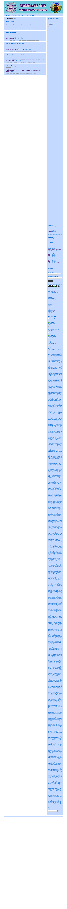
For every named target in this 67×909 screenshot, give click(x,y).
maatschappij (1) (50, 583)
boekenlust (52, 322)
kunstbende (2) (52, 566)
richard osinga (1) (56, 661)
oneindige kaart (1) (53, 628)
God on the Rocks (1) (51, 490)
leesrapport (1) (53, 571)
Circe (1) (59, 411)
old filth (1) (52, 625)
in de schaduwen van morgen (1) (54, 528)
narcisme (21, 29)
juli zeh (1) (54, 553)
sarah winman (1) (55, 669)
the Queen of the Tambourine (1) (56, 732)
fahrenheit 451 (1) (54, 469)
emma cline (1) (54, 462)
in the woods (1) (58, 529)
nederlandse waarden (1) (55, 615)
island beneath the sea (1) (55, 535)
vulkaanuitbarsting (11, 66)
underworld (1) (53, 763)
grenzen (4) (49, 494)
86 (61, 263)
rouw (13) (49, 666)
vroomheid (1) (50, 782)
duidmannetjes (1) (58, 452)
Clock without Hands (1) (54, 414)
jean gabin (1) (50, 541)
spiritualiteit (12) (50, 692)
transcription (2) (52, 756)
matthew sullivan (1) (58, 593)
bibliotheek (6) (59, 393)
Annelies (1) (53, 375)
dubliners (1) (53, 452)
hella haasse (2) (55, 507)
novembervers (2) (56, 622)
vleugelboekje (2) (58, 777)
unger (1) (56, 763)
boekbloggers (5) (50, 398)
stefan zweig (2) (54, 694)
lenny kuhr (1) (56, 572)
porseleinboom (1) (59, 648)
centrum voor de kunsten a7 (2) (53, 407)
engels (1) (54, 464)
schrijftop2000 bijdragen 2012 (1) (53, 676)
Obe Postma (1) (59, 623)
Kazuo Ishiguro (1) (57, 558)
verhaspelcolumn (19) (54, 771)
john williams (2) (50, 547)
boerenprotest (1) (53, 400)
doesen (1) (49, 446)
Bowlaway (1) (60, 401)
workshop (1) (59, 795)
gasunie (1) (52, 481)
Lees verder (16, 27)
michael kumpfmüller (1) (58, 598)
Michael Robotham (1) (58, 599)
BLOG (37, 15)
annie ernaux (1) (57, 375)
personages (52, 19)
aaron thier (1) (51, 356)
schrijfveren (49, 309)
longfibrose (17, 29)
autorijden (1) (51, 387)
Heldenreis (49, 241)
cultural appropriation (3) (55, 420)
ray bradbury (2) (50, 656)
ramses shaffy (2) (56, 655)
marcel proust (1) (58, 585)
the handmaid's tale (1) (58, 714)
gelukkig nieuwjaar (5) (52, 483)
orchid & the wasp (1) (59, 630)
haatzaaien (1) (58, 496)
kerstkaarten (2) (55, 559)
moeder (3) (49, 604)
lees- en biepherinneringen (52, 292)
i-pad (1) (52, 526)
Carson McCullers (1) (59, 405)
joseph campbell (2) (57, 552)
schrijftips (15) (58, 674)
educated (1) (50, 456)
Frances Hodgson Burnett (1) (55, 477)
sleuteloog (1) (55, 687)
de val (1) (59, 436)
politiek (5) (50, 648)
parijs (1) (53, 636)
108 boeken (54, 254)
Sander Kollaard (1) (56, 668)
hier (52, 24)
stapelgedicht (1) (57, 693)
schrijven (49, 312)
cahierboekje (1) (57, 404)
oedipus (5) (49, 624)
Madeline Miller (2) (56, 583)
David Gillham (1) (53, 426)
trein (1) (58, 758)
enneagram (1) (58, 464)
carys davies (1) (50, 406)
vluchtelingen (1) (50, 778)
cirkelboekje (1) (55, 412)
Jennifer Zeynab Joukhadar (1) (57, 541)
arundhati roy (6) (57, 381)
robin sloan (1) (58, 662)
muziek (49, 305)
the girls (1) (56, 712)
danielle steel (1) (56, 425)
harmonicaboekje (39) (51, 502)
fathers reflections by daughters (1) (54, 471)
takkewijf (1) (56, 701)
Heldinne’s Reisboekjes (51, 233)
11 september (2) (52, 350)
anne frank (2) (51, 374)
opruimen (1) (51, 630)
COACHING (15, 15)
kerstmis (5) (59, 559)
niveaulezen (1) (57, 618)
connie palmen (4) (51, 418)
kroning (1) (55, 565)
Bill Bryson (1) (59, 394)
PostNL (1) (49, 649)
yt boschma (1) (52, 801)
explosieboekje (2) (57, 468)
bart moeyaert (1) (54, 388)
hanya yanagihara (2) (54, 501)
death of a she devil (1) (52, 439)
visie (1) (50, 776)
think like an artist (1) (51, 749)
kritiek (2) (52, 565)
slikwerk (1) (58, 687)
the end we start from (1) (51, 711)
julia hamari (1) (50, 554)
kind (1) (51, 560)
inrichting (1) (50, 533)
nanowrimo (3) (52, 610)
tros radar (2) (54, 759)
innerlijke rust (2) (59, 532)
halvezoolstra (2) (56, 497)
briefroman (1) (50, 404)
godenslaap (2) (57, 490)
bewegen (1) (51, 393)
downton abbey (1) (57, 450)
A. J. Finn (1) (51, 355)
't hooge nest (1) (50, 349)
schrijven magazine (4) (51, 679)
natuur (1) (50, 612)
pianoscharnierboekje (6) (52, 643)
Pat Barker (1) (57, 636)
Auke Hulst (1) (55, 385)
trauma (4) (53, 757)
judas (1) (52, 553)
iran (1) (55, 534)
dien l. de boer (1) (51, 444)
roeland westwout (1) (56, 663)
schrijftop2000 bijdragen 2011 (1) (53, 675)
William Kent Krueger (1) (57, 794)
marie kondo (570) (51, 590)
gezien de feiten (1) (56, 488)
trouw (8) (57, 759)
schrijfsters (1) (54, 674)
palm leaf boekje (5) (55, 635)
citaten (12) (52, 413)
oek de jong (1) (54, 624)
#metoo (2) (54, 349)
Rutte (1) (60, 667)
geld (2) (50, 482)
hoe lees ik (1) (51, 519)
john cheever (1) (55, 546)
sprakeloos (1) (55, 692)
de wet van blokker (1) (51, 438)
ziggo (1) (51, 802)
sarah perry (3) (50, 669)
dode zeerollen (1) (55, 445)
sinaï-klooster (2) (50, 686)
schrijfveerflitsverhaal (51, 310)
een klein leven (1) (55, 456)
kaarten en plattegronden (54, 23)
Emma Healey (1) (51, 463)
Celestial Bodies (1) (56, 406)
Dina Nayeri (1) (59, 444)
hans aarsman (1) (54, 500)
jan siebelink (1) (54, 539)
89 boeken (54, 262)
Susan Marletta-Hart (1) (56, 698)
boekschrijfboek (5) (55, 399)
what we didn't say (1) (59, 789)
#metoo (20, 40)
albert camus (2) (54, 362)
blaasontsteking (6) (55, 395)
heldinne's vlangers (51, 300)
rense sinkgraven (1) (57, 660)
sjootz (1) (59, 686)
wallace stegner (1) (51, 784)
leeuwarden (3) (57, 571)
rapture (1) (60, 655)
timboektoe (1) (55, 752)
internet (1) (57, 533)
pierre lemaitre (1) (51, 644)
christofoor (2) (56, 411)
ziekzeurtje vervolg (55, 226)
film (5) (49, 475)
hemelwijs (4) (54, 508)
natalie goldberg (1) (54, 611)
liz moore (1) (57, 577)
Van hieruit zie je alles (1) (52, 769)
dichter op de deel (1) (56, 443)
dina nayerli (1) (50, 445)
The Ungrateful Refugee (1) (53, 743)
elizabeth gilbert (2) (53, 458)
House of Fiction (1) (54, 521)
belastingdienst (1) (53, 392)
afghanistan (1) (56, 360)
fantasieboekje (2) (56, 470)
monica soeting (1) (58, 604)
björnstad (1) (50, 395)
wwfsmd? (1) (59, 797)
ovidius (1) (53, 634)
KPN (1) (49, 565)
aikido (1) (59, 361)
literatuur (49, 304)
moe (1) (60, 603)
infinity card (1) (50, 532)
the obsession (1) (51, 727)
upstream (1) (56, 764)
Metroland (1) (58, 597)
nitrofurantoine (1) (51, 618)
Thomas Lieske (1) (57, 749)
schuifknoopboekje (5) (56, 680)
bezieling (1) (55, 393)
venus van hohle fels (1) (57, 770)
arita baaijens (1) (50, 380)
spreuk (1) (58, 692)
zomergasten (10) (58, 803)
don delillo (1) (58, 446)
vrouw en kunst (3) (55, 782)
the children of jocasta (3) (53, 708)
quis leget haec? (53, 343)
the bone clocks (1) (56, 706)
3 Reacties (34, 51)
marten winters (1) (57, 591)
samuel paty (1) (50, 668)
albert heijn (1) (60, 362)
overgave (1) (50, 634)
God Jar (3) (59, 489)
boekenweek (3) (55, 398)
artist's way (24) (52, 381)
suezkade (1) (51, 698)
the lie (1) (53, 719)
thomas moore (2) (55, 750)
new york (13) (58, 616)
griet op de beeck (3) (55, 494)
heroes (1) (54, 510)
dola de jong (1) (53, 446)
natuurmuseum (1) (55, 612)
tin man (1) (59, 752)
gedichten (49, 297)
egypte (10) (50, 457)
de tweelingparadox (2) (54, 436)
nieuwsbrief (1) (56, 617)
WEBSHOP (32, 15)
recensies (14, 62)
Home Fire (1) (55, 519)
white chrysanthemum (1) (54, 791)
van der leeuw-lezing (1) (51, 768)
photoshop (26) (53, 642)
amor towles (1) (53, 368)
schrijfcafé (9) (51, 673)
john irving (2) (60, 546)
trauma (28, 29)
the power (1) (55, 731)
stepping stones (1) (55, 695)
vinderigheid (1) (52, 775)
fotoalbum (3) (50, 476)
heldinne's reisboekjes (51, 299)
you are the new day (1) (55, 800)
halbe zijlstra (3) (51, 497)
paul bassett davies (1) (52, 637)
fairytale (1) (51, 470)
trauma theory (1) (57, 757)
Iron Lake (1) (58, 534)
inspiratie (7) (54, 533)
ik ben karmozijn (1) (57, 526)
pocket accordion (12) (55, 647)
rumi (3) (54, 667)
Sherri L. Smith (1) (54, 682)
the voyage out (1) (53, 744)
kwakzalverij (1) (56, 567)
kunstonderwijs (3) (50, 567)
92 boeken (54, 261)
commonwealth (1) (55, 417)
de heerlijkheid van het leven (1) (55, 430)
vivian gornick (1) (54, 776)
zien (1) (49, 802)
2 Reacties (31, 29)
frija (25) (49, 481)
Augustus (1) (51, 385)
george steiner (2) (58, 483)
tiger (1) (53, 751)
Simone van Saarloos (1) (58, 685)
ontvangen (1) (53, 629)
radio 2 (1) (55, 654)
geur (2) (55, 487)
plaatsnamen (53, 20)
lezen (49, 303)
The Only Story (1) (57, 727)
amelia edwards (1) (51, 367)
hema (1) (50, 508)
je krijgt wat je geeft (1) (57, 540)
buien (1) (53, 404)
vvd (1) (56, 783)
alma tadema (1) (52, 366)
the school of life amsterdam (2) (53, 737)
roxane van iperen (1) (54, 666)
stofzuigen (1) (60, 695)
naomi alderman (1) (58, 610)
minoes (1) (55, 603)
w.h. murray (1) (59, 783)
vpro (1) (55, 781)
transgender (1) (57, 756)
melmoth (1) (59, 596)
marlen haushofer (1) (51, 591)
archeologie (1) (59, 379)
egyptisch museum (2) (56, 457)
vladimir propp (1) (59, 776)
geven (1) (58, 487)
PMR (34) (50, 647)
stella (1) (58, 694)
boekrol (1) (50, 399)
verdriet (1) (49, 771)
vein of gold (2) (51, 770)
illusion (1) (50, 527)
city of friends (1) (56, 413)
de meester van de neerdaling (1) (56, 431)
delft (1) (57, 439)
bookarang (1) (58, 400)
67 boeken (56, 263)
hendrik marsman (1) (59, 508)
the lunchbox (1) (54, 720)
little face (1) (54, 577)
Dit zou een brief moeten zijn (52, 325)
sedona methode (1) (55, 681)
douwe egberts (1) (52, 450)
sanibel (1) (60, 668)
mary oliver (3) (60, 592)
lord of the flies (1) (54, 578)
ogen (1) (57, 624)
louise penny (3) (50, 579)
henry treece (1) (50, 509)
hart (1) (61, 502)
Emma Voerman (53, 324)
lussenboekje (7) (57, 580)
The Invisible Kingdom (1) (53, 718)
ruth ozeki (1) (57, 667)
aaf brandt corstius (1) (56, 355)
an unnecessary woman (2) (54, 369)
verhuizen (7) (60, 771)
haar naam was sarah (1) (52, 496)
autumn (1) (54, 387)
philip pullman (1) (51, 641)
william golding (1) (50, 794)
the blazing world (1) (54, 705)
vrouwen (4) (60, 782)
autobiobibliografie (51, 291)
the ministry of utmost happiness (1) (54, 724)
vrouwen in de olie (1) (51, 783)
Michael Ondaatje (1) (51, 599)
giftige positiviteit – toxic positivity (15, 55)
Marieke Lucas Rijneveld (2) (58, 590)
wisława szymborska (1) (53, 795)
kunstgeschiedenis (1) (58, 566)
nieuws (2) (52, 617)
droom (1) (57, 451)
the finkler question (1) (51, 712)
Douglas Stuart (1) (54, 449)
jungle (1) (59, 554)
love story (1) (55, 579)
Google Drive (58, 250)
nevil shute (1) (53, 616)
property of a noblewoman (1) (55, 649)
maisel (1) (55, 584)
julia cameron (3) (59, 553)
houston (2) (58, 521)
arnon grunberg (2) (56, 380)
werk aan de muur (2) (53, 788)
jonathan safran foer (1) (54, 548)
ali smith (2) (57, 363)
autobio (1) (56, 386)
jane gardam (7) (59, 539)
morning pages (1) (51, 605)
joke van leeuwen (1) (56, 547)
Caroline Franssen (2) (52, 405)
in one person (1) (52, 529)
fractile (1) (49, 477)
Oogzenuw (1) (57, 629)
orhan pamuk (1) (50, 631)
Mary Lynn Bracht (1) (54, 592)
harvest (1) (49, 503)
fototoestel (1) (59, 476)
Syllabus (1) (53, 700)
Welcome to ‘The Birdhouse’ (52, 336)
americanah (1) (56, 367)
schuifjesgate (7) (50, 680)
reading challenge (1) (56, 656)
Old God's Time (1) (57, 625)
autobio (11, 29)
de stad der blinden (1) (54, 433)
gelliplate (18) (53, 482)
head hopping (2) (57, 503)
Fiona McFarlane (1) (53, 475)
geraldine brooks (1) (51, 484)
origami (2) (54, 631)
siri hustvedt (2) (55, 686)
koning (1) (50, 564)
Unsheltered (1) (51, 764)
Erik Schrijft (52, 327)
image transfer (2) (55, 527)
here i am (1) (55, 509)
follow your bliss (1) (59, 475)
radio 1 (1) (52, 654)
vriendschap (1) (59, 781)
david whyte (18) (54, 427)
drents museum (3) (51, 451)
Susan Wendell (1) (51, 699)
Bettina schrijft (53, 318)
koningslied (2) (54, 564)
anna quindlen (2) (53, 373)
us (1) (58, 765)
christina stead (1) (50, 411)
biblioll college (53, 335)
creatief (49, 293)
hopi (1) (57, 520)
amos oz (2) (57, 368)
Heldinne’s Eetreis (51, 237)
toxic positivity (25, 29)
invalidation (20, 73)
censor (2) (60, 406)
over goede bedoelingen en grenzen (15, 43)
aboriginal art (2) (55, 356)
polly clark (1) (54, 648)
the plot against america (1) (55, 730)
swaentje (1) (55, 699)
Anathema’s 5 (50, 344)
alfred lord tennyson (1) (51, 363)
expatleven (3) (52, 468)
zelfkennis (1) (59, 801)
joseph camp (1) (51, 552)
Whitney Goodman (29, 62)
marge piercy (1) (55, 586)
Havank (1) (53, 503)
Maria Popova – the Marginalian (55, 337)
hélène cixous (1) (50, 507)
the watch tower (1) (53, 745)
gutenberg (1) (54, 495)
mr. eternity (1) (56, 605)
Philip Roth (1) (56, 641)
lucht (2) (58, 579)
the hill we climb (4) (53, 717)
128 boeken (54, 260)
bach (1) (58, 387)
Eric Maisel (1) (60, 465)
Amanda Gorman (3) (58, 366)
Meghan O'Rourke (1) (54, 596)
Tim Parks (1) (51, 752)
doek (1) (59, 445)
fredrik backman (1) (55, 478)
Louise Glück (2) (59, 578)
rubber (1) (59, 666)
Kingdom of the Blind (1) (56, 560)
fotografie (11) (54, 476)
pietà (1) (55, 644)
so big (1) (54, 688)
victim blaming (10, 21)
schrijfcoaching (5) (56, 673)
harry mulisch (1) (57, 502)
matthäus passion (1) (51, 593)
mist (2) (58, 603)
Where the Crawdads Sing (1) (52, 790)
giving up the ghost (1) (54, 489)
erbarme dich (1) (55, 465)
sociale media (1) (58, 688)
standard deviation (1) (51, 693)
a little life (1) (51, 353)
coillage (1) (59, 414)
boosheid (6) (50, 401)
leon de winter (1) (54, 573)
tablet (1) (52, 701)
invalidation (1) (51, 534)
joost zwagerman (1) (54, 551)
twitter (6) (53, 762)
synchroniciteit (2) (57, 700)
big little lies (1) (50, 394)
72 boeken (54, 255)
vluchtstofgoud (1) (56, 778)
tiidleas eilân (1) (56, 751)
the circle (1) (59, 708)
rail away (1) (59, 654)
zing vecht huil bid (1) (56, 802)
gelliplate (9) (57, 482)
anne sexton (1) (55, 374)
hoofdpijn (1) (54, 520)
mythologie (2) (51, 609)
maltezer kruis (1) (59, 584)
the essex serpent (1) (59, 711)
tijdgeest (14, 40)
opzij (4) (54, 630)
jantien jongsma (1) (51, 540)
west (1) (58, 788)
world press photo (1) (56, 796)
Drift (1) (55, 451)
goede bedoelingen (25, 40)
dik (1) (55, 444)
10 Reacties (35, 62)
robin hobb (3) (53, 662)
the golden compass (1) (56, 713)
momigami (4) (53, 604)
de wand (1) (59, 437)
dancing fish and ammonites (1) (56, 424)
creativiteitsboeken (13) (55, 419)
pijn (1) (58, 644)
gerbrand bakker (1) (57, 484)
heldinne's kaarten (51, 298)
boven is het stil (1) (55, 401)
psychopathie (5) (54, 650)
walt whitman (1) (56, 784)
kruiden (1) (58, 565)
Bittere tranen (50, 331)
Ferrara (52, 330)
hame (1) (60, 497)
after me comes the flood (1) (53, 361)
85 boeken (54, 256)
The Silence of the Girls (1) (57, 739)
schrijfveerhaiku (50, 311)
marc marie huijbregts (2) (51, 585)
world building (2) (50, 796)
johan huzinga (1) (53, 545)
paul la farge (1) (58, 637)
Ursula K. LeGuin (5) (54, 765)
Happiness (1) (60, 501)
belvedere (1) (58, 392)
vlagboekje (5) (50, 777)
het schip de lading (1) (56, 515)
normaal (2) (51, 622)
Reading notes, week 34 (51, 347)
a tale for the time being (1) (57, 353)
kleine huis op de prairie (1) (56, 561)
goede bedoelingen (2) (12, 32)
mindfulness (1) (51, 603)
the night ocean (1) (54, 726)
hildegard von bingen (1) (55, 516)
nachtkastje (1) (55, 609)
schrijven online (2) (58, 679)
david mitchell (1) (58, 426)
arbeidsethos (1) (54, 379)
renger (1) (52, 660)
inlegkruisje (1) (55, 532)
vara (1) (57, 769)
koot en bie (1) (59, 564)
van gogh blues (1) (58, 768)
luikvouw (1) (53, 580)
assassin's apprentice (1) (56, 382)
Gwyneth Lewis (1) (59, 495)
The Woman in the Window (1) (55, 746)
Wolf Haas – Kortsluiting (51, 323)
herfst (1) (58, 509)
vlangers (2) (54, 777)
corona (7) (50, 419)
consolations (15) (57, 418)
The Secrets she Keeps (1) (55, 738)
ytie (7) (56, 801)
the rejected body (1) (56, 733)
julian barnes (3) (55, 554)
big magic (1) (55, 394)
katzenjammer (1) (51, 558)
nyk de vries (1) (54, 623)
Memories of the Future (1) (52, 597)
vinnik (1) (56, 775)
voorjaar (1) (52, 781)
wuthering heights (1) (54, 797)
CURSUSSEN (8, 15)
